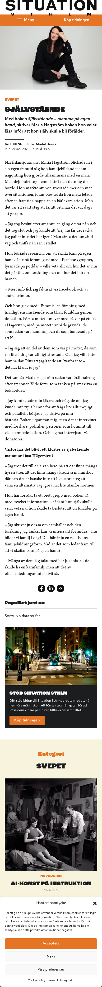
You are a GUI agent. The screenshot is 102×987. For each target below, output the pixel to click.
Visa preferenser (51, 970)
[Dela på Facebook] (41, 588)
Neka (51, 956)
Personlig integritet (60, 980)
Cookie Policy (36, 980)
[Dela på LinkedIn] (51, 588)
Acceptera (51, 943)
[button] (95, 903)
